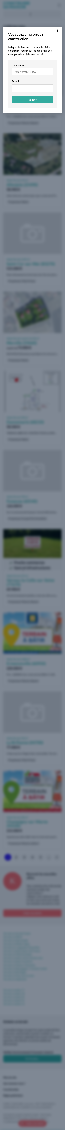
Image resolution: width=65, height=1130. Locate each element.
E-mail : (16, 81)
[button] (57, 31)
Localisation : (19, 65)
